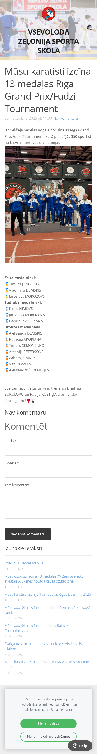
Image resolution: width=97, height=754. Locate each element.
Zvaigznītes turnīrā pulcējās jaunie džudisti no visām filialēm (46, 646)
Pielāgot (66, 709)
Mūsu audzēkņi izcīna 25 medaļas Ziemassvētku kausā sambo (47, 610)
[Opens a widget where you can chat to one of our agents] (80, 746)
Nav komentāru (65, 118)
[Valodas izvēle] (89, 27)
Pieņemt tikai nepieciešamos (48, 736)
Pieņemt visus (48, 723)
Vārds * (10, 440)
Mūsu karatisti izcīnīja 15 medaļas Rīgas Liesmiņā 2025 (48, 594)
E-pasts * (12, 463)
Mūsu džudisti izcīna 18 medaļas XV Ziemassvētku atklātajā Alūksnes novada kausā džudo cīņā (44, 579)
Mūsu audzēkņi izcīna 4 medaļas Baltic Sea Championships (38, 628)
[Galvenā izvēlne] (7, 27)
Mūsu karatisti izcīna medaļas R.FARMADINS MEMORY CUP (48, 664)
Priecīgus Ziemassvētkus (24, 563)
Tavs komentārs (17, 485)
